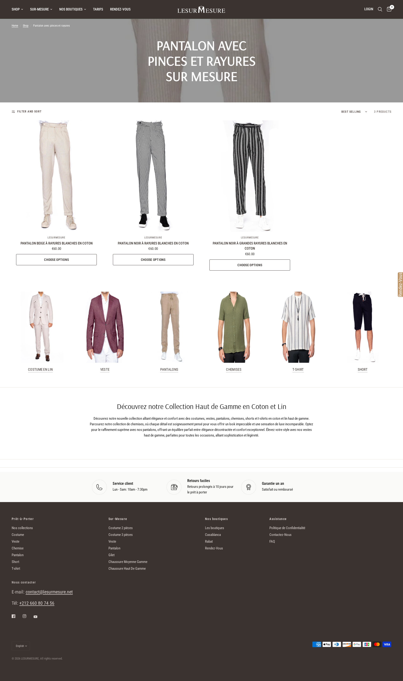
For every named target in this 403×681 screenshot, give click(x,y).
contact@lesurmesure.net (49, 592)
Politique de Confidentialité (287, 528)
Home (15, 25)
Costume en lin (40, 370)
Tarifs (98, 9)
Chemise (18, 548)
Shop (16, 9)
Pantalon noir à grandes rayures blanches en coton (250, 246)
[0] (388, 9)
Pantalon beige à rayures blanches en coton (57, 243)
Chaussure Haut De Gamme (127, 568)
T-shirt (298, 370)
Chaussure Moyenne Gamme (127, 562)
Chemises (233, 370)
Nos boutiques (71, 9)
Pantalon (18, 555)
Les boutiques (214, 528)
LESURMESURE (56, 237)
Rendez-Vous (120, 9)
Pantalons (169, 370)
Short (363, 370)
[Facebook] (17, 616)
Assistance (278, 518)
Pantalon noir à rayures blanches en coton (153, 243)
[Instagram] (28, 616)
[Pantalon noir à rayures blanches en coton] (153, 175)
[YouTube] (39, 616)
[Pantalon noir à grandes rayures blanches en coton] (250, 175)
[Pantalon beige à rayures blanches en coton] (56, 175)
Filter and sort (29, 111)
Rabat (209, 541)
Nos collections (22, 528)
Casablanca (213, 535)
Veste (105, 370)
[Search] (380, 9)
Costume (18, 535)
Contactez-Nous (280, 535)
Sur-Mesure (39, 9)
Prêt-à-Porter (23, 518)
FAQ (272, 541)
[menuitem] (19, 9)
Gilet (111, 555)
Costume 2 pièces (120, 528)
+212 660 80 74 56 (36, 603)
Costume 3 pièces (120, 535)
